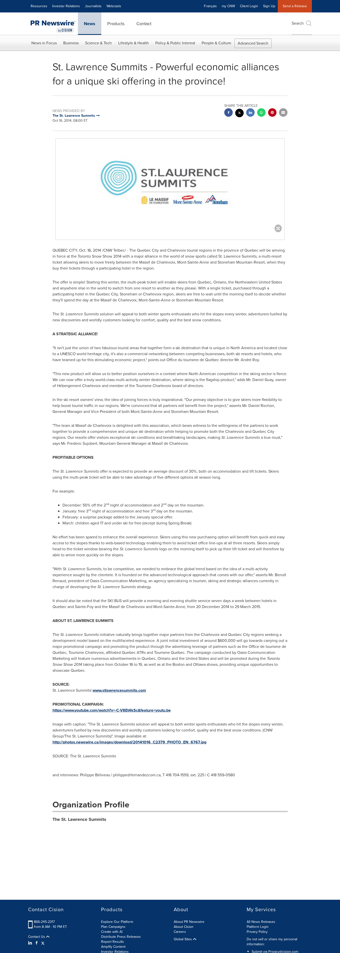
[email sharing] (283, 113)
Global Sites (183, 939)
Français (210, 6)
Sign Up (269, 6)
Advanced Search (253, 43)
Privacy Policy (257, 931)
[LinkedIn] (30, 943)
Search (298, 23)
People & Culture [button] (216, 43)
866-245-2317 (44, 921)
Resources (39, 6)
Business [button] (71, 43)
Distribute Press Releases (121, 936)
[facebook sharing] (228, 113)
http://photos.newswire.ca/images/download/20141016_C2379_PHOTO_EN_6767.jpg (129, 742)
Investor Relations (66, 6)
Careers (180, 931)
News (89, 23)
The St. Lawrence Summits (79, 819)
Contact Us (37, 936)
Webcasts (114, 6)
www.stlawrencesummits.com (119, 690)
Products (115, 23)
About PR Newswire (189, 921)
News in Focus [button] (44, 43)
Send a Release (295, 6)
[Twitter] (43, 943)
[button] (170, 184)
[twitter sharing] (239, 113)
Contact (143, 23)
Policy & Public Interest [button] (175, 43)
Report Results (112, 941)
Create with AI (111, 931)
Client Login (249, 6)
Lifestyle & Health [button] (133, 43)
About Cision (183, 926)
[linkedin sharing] (250, 113)
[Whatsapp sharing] (261, 113)
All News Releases (261, 921)
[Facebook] (36, 943)
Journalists (93, 6)
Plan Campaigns (113, 926)
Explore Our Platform (117, 921)
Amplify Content (113, 946)
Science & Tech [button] (98, 43)
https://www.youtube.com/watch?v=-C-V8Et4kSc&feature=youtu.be (112, 710)
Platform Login (258, 926)
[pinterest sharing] (272, 113)
